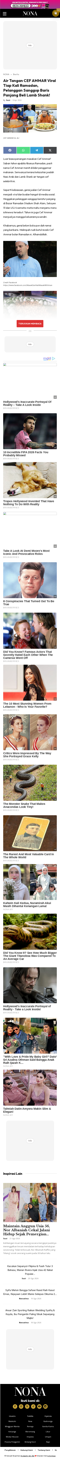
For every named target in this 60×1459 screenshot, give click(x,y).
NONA (6, 74)
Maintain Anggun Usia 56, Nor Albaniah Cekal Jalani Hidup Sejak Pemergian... (26, 1230)
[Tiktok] (33, 1406)
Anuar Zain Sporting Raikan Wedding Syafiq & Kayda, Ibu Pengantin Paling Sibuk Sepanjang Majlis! (30, 1314)
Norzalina (24, 1298)
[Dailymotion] (45, 1406)
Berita (16, 74)
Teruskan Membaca (29, 323)
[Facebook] (15, 1406)
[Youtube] (39, 1406)
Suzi (8, 100)
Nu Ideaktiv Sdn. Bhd (27, 1456)
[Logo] (30, 1391)
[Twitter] (27, 1406)
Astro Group (51, 1456)
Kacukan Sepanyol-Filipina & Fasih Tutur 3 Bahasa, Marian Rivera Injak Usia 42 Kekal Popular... (30, 1270)
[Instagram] (21, 1406)
